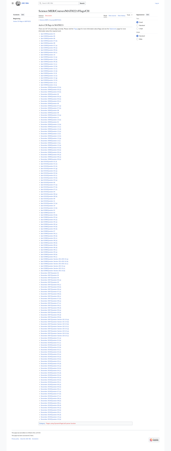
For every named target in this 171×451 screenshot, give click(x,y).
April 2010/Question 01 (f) (49, 161)
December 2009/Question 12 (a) (51, 145)
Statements (113, 29)
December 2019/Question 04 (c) (51, 370)
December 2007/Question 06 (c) (51, 284)
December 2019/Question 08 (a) (51, 398)
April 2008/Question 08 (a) (49, 240)
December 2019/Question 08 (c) (51, 403)
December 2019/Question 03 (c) (51, 361)
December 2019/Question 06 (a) (51, 384)
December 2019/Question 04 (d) (51, 373)
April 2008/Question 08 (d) (49, 247)
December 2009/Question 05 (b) (51, 99)
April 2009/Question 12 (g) (49, 78)
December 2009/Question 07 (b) (51, 108)
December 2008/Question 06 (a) (51, 152)
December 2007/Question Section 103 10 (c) (55, 335)
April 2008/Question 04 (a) (49, 219)
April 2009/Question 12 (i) (49, 82)
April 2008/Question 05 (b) (49, 229)
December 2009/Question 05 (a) (51, 96)
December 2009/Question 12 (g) (51, 138)
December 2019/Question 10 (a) (51, 417)
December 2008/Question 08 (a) (51, 157)
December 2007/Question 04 (50, 277)
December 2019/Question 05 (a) (51, 377)
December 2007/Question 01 (50, 273)
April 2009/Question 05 (48, 36)
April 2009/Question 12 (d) (49, 71)
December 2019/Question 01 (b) (51, 340)
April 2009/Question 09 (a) (49, 48)
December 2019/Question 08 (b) (51, 400)
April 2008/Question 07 (48, 231)
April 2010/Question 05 (48, 182)
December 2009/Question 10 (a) (51, 115)
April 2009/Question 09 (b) (49, 50)
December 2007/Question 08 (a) (51, 301)
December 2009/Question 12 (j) (51, 143)
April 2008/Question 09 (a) (49, 252)
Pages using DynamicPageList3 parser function (61, 423)
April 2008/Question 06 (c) (49, 233)
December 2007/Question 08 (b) (51, 294)
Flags (75, 29)
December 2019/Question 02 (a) (51, 345)
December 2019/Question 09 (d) (51, 414)
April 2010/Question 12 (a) (49, 203)
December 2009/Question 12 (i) (51, 140)
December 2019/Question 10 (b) (51, 419)
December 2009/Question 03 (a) (51, 89)
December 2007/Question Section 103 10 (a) (55, 331)
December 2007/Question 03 (50, 282)
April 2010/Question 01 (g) (49, 168)
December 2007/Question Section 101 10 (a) (55, 319)
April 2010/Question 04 (48, 191)
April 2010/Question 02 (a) (49, 171)
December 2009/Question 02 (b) (51, 87)
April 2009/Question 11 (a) (49, 57)
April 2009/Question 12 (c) (49, 68)
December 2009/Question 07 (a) (51, 106)
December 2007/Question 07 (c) (51, 303)
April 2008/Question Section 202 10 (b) (53, 270)
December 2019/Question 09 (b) (51, 410)
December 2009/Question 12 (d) (51, 129)
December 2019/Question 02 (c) (51, 349)
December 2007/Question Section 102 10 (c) (55, 326)
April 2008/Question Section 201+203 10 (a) (54, 259)
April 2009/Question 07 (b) (49, 41)
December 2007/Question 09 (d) (51, 315)
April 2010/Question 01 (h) (49, 166)
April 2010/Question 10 (48, 205)
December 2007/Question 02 (50, 275)
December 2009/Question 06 (50, 103)
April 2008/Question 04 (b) (49, 226)
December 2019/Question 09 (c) (51, 412)
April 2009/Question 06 (48, 38)
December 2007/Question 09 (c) (51, 305)
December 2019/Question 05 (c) (51, 382)
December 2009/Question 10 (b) (51, 120)
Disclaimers (35, 439)
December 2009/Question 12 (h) (51, 136)
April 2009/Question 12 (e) (49, 75)
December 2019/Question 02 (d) (51, 352)
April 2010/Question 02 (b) (49, 173)
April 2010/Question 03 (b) (49, 178)
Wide (140, 39)
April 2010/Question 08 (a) (49, 194)
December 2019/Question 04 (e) (51, 375)
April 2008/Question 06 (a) (49, 224)
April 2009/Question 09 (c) (49, 52)
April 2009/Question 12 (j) (49, 85)
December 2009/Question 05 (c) (51, 101)
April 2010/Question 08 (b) (49, 196)
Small (141, 22)
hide (22, 14)
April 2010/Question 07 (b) (49, 187)
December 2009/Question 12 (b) (51, 124)
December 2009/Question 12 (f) (51, 133)
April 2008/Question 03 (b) (49, 215)
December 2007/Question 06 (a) (51, 289)
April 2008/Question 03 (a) (49, 217)
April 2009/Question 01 (48, 34)
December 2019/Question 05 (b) (51, 380)
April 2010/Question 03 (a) (49, 180)
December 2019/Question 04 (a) (51, 366)
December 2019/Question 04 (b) (51, 368)
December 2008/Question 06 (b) (51, 150)
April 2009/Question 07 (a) (49, 45)
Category (42, 423)
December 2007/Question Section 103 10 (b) (55, 333)
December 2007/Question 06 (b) (51, 312)
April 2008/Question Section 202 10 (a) (53, 266)
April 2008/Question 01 (48, 210)
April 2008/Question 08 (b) (49, 243)
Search (82, 3)
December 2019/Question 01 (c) (51, 342)
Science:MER (44, 20)
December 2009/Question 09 (50, 113)
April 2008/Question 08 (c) (49, 250)
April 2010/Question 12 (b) (49, 208)
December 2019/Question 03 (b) (51, 359)
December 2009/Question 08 (50, 110)
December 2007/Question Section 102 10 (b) (55, 324)
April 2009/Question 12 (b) (49, 66)
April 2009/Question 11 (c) (49, 64)
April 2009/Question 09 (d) (49, 61)
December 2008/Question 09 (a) (51, 154)
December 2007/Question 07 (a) (51, 291)
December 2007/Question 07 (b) (51, 298)
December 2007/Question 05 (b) (51, 287)
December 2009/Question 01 (50, 122)
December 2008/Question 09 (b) (51, 159)
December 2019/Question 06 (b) (51, 387)
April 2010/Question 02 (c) (49, 175)
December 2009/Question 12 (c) (51, 126)
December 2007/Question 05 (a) (51, 280)
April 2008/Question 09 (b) (49, 254)
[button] (12, 3)
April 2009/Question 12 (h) (49, 80)
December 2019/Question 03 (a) (51, 356)
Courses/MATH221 (55, 20)
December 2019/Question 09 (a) (51, 407)
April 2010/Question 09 (48, 198)
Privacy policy (15, 439)
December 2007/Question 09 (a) (51, 310)
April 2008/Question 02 (48, 212)
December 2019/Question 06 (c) (51, 389)
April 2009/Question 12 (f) (49, 73)
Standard (142, 25)
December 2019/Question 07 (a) (51, 391)
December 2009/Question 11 (50, 117)
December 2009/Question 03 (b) (51, 92)
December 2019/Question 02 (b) (51, 347)
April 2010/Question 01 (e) (49, 164)
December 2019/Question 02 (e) (51, 354)
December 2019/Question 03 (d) (51, 363)
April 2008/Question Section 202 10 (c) (53, 268)
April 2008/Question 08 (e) (49, 245)
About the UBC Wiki (25, 439)
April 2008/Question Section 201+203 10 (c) (54, 263)
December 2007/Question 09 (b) (51, 317)
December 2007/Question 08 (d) (51, 308)
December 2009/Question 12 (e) (51, 131)
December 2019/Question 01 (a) (51, 338)
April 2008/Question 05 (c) (49, 238)
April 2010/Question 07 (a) (49, 185)
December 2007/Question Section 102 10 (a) (55, 328)
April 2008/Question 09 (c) (49, 257)
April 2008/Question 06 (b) (49, 236)
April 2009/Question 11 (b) (49, 59)
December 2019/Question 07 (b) (51, 394)
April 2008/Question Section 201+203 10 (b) (54, 261)
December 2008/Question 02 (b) (51, 147)
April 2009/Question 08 (48, 43)
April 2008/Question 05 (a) (49, 222)
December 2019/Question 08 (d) (51, 405)
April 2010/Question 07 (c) (49, 189)
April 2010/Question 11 (48, 201)
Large (141, 28)
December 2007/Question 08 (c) (51, 296)
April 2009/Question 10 (48, 54)
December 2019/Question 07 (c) (51, 396)
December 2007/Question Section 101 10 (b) (55, 322)
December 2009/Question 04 (50, 94)
